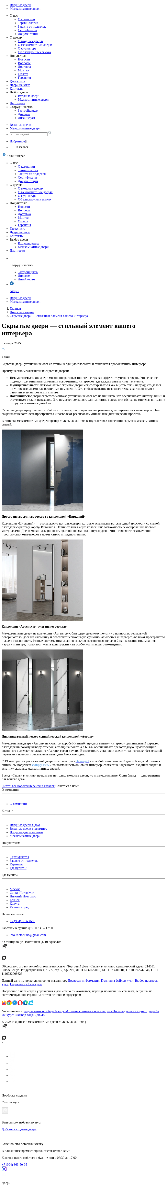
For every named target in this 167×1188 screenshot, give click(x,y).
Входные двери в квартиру (28, 828)
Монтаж (23, 70)
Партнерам (17, 103)
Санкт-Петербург (22, 892)
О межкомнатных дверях (35, 44)
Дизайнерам (26, 118)
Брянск (15, 900)
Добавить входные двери (19, 1129)
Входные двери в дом (25, 825)
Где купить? (18, 868)
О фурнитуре (27, 48)
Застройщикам (28, 110)
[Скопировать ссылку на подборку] (5, 1110)
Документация (28, 34)
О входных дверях (30, 41)
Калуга (15, 903)
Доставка (24, 66)
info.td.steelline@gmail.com (28, 935)
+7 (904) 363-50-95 (22, 921)
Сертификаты (27, 30)
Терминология (28, 23)
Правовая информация (83, 980)
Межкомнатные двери (25, 8)
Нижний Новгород (23, 896)
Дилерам (24, 114)
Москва (15, 889)
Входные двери (20, 5)
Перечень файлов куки (26, 984)
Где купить (17, 81)
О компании (26, 19)
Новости (24, 59)
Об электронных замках (34, 52)
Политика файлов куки (117, 980)
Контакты (16, 88)
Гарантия (24, 77)
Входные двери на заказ (26, 832)
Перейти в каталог (42, 786)
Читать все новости (15, 786)
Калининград (19, 907)
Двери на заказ (20, 85)
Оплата (23, 74)
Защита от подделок (32, 26)
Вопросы (24, 63)
